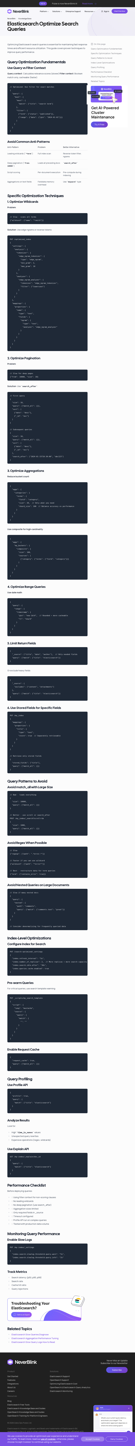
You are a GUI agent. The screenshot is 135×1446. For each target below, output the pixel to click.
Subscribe (117, 1369)
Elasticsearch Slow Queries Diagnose (30, 1334)
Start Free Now (119, 11)
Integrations (13, 1383)
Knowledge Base (24, 18)
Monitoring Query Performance (105, 76)
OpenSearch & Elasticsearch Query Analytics (70, 1387)
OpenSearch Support (59, 1380)
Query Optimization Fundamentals (106, 48)
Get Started (12, 1376)
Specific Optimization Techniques (106, 53)
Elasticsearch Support (60, 1376)
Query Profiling (97, 67)
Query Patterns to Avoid (101, 58)
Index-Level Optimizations (103, 62)
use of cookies (48, 1439)
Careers (11, 1391)
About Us (11, 1387)
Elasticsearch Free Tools (18, 1404)
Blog (9, 1401)
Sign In (106, 11)
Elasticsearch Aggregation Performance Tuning (35, 1338)
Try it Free (99, 124)
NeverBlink (11, 18)
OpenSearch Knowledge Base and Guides (25, 1412)
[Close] (128, 1408)
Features (11, 1380)
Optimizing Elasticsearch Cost (63, 1383)
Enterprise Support (73, 11)
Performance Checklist (101, 72)
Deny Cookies (116, 1439)
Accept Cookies (93, 1439)
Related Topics (98, 81)
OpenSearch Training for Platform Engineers (27, 1415)
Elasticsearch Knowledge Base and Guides (26, 1408)
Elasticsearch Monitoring (61, 1391)
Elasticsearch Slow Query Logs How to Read (33, 1342)
